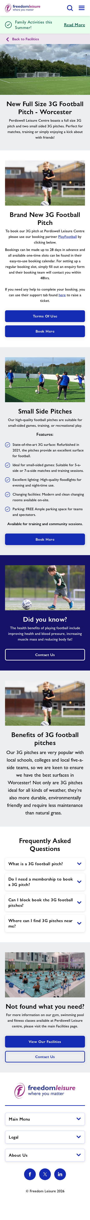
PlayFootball (67, 237)
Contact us (45, 654)
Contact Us (45, 1056)
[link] (81, 8)
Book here (45, 331)
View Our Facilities (45, 1041)
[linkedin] (60, 1174)
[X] (45, 1174)
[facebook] (30, 1174)
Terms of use (45, 316)
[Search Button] (70, 8)
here (62, 295)
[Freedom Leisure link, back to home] (22, 8)
